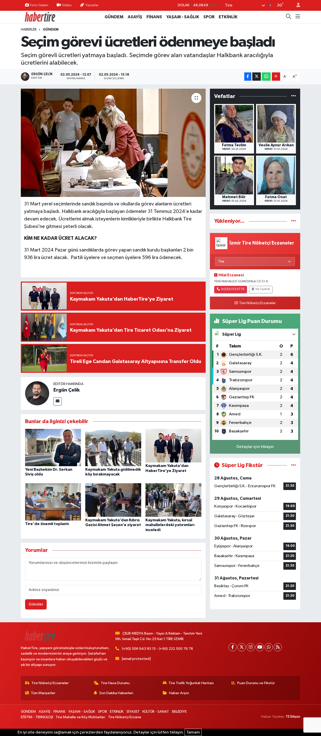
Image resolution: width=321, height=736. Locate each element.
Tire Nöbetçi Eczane (124, 717)
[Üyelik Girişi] (296, 5)
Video (67, 5)
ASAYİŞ (135, 17)
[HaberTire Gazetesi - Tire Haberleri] (39, 17)
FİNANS (154, 17)
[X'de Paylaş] (256, 76)
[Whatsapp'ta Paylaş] (266, 76)
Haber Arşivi (179, 693)
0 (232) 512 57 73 (232, 289)
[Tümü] (293, 96)
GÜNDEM (114, 17)
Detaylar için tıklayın (255, 447)
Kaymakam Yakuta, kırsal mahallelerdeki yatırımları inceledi (169, 525)
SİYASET (133, 711)
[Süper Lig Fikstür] (293, 465)
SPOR (208, 17)
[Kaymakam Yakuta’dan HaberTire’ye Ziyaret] (173, 445)
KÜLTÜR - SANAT (155, 711)
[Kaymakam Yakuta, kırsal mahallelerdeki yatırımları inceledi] (173, 500)
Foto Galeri (39, 5)
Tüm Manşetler (43, 693)
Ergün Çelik (66, 390)
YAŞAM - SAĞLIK (182, 17)
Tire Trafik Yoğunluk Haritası (191, 683)
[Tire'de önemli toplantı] (53, 502)
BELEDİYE (179, 711)
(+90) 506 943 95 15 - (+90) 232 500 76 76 (157, 649)
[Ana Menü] (297, 17)
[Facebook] (232, 647)
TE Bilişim (293, 716)
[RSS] (278, 647)
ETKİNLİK (228, 17)
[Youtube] (260, 647)
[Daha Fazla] (276, 76)
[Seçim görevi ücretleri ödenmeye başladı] (113, 143)
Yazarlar (92, 5)
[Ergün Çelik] (37, 393)
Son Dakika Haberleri (116, 693)
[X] (241, 647)
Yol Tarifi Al (262, 289)
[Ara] (288, 17)
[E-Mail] (57, 401)
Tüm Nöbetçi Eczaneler (257, 303)
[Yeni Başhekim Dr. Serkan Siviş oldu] (53, 447)
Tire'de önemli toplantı (47, 524)
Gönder (36, 604)
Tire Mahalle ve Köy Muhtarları (80, 717)
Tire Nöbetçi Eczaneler (50, 683)
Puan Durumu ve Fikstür (256, 683)
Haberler (29, 29)
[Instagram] (251, 647)
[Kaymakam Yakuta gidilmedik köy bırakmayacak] (113, 447)
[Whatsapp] (269, 647)
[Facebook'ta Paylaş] (247, 76)
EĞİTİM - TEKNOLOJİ (37, 717)
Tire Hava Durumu (115, 683)
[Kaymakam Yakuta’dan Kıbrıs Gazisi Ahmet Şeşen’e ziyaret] (113, 500)
